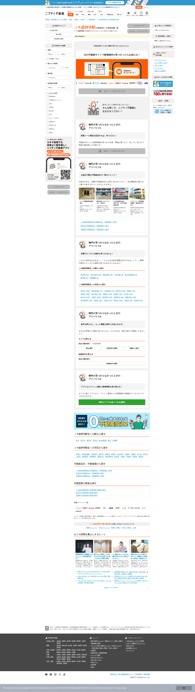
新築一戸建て (116, 528)
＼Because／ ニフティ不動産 (135, 641)
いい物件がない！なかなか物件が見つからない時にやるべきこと (120, 556)
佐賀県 (64, 661)
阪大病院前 (103, 440)
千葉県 (75, 645)
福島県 (59, 643)
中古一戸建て (127, 528)
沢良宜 (95, 440)
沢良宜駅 (119, 275)
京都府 (69, 654)
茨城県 (80, 645)
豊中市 (120, 291)
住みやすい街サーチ (97, 657)
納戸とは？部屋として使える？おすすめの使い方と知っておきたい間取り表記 (102, 556)
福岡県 (59, 661)
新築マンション (92, 528)
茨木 (77, 440)
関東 (47, 645)
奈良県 (79, 654)
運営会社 (113, 674)
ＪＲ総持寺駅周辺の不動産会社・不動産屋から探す (99, 222)
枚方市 (85, 297)
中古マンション (104, 528)
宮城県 (74, 641)
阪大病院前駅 (131, 275)
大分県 (79, 661)
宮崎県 (83, 661)
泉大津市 (96, 294)
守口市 (128, 294)
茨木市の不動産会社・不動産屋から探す (95, 226)
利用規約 (139, 674)
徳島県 (83, 657)
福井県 (83, 650)
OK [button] (184, 688)
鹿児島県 (59, 663)
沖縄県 (65, 663)
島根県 (74, 657)
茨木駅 (85, 275)
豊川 (109, 440)
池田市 (131, 291)
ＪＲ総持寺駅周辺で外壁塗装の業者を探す (91, 490)
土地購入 (93, 650)
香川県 (59, 659)
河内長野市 (86, 300)
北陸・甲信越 (50, 650)
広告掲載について (131, 648)
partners (46, 688)
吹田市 (85, 294)
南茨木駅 (108, 275)
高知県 (69, 659)
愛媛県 (64, 659)
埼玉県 (70, 645)
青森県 (64, 641)
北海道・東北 (50, 641)
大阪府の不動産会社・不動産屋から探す (95, 229)
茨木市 (85, 291)
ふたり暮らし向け (161, 63)
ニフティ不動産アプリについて (135, 643)
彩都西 (115, 440)
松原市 (98, 300)
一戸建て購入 (95, 648)
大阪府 (59, 654)
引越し (93, 667)
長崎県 (69, 661)
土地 (134, 528)
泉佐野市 (107, 297)
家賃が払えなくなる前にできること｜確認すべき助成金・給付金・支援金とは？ (139, 556)
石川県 (79, 650)
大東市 (108, 300)
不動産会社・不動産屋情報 (99, 653)
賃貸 (92, 641)
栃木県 (85, 645)
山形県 (83, 641)
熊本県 (74, 661)
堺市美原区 (97, 291)
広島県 (59, 657)
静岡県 (69, 652)
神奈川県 (64, 645)
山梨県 (64, 650)
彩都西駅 (94, 278)
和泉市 (118, 300)
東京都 (59, 645)
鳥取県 (69, 657)
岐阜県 (64, 652)
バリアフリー (159, 68)
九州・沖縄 (49, 661)
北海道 (59, 641)
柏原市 (138, 300)
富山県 (74, 650)
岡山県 (64, 657)
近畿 (47, 654)
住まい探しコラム (96, 660)
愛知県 (59, 652)
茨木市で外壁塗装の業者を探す (87, 493)
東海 (47, 652)
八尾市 (96, 297)
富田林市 (119, 297)
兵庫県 (64, 654)
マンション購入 (95, 646)
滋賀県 (74, 654)
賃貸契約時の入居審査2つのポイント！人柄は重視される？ (84, 556)
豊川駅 (84, 278)
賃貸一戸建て (118, 641)
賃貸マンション (99, 641)
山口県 (79, 657)
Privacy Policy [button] (121, 688)
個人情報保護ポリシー (126, 674)
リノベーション (160, 60)
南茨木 (89, 440)
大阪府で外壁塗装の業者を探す (87, 495)
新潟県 (59, 650)
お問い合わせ (130, 646)
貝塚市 (118, 294)
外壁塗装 (93, 664)
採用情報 (147, 674)
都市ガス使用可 (160, 71)
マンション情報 (95, 655)
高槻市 (107, 294)
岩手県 (69, 641)
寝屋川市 (130, 297)
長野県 (69, 650)
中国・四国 (49, 657)
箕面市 (128, 300)
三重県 (74, 652)
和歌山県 (84, 654)
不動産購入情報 (95, 643)
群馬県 (59, 647)
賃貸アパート (109, 641)
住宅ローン (94, 662)
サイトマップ (130, 650)
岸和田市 (109, 291)
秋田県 (79, 641)
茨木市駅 (96, 275)
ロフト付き (159, 65)
